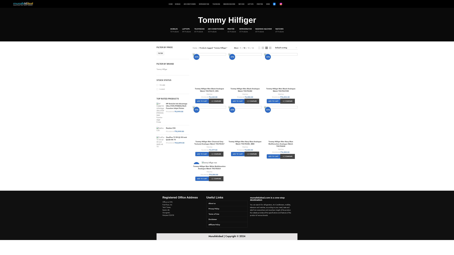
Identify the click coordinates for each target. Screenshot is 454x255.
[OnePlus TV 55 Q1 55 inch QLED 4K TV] (160, 142)
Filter (160, 53)
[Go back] (195, 20)
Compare (217, 101)
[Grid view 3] (266, 48)
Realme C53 (170, 128)
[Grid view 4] (270, 48)
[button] (202, 101)
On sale (162, 85)
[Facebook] (253, 222)
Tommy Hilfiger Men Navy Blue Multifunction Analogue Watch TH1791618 (280, 144)
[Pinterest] (266, 222)
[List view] (259, 48)
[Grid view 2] (263, 48)
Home (195, 48)
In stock (162, 89)
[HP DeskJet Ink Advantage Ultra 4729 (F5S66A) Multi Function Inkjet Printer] (160, 113)
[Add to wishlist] (224, 62)
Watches (209, 94)
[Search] (440, 4)
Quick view (224, 57)
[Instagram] (259, 222)
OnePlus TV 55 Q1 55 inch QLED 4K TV (176, 138)
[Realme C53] (160, 130)
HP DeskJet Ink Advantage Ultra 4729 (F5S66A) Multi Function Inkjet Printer (176, 106)
